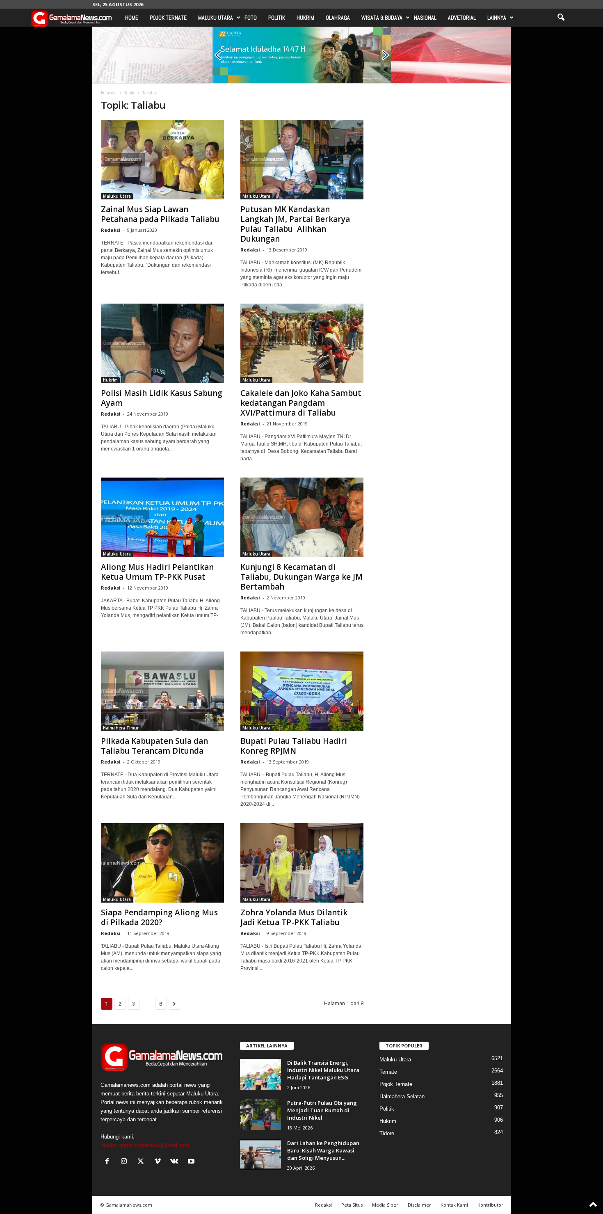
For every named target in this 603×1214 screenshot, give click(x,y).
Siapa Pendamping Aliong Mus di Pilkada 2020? (159, 917)
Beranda (108, 93)
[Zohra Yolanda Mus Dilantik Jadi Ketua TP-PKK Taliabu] (301, 863)
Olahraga (338, 17)
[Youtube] (192, 1162)
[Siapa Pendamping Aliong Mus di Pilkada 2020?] (162, 863)
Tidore (386, 1133)
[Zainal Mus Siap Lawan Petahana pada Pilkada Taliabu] (162, 159)
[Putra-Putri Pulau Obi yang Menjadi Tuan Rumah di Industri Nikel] (260, 1114)
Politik (276, 17)
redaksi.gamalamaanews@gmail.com (144, 1145)
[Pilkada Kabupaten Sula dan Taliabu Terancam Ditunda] (162, 691)
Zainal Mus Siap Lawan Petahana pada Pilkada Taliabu (160, 214)
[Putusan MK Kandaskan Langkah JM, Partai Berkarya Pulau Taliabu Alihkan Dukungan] (301, 159)
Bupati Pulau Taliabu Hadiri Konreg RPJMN (293, 746)
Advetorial (462, 17)
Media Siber (385, 1205)
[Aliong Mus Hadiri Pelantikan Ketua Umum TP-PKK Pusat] (162, 517)
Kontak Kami (454, 1205)
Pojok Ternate (168, 17)
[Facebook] (108, 1162)
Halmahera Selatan (402, 1096)
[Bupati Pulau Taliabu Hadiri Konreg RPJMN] (301, 691)
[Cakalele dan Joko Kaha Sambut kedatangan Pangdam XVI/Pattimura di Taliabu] (301, 343)
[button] (561, 18)
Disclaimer (419, 1205)
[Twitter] (142, 1162)
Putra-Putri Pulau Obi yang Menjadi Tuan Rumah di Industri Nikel (322, 1110)
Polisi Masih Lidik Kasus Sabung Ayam (161, 398)
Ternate (388, 1072)
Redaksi (111, 230)
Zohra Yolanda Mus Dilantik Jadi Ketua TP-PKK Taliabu (293, 917)
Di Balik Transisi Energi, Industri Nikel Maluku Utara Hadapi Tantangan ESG (323, 1070)
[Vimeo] (159, 1162)
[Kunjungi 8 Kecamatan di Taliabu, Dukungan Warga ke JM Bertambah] (301, 517)
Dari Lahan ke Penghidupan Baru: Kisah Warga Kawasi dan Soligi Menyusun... (323, 1150)
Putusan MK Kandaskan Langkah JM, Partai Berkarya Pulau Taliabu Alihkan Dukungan (295, 224)
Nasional (425, 17)
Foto (250, 17)
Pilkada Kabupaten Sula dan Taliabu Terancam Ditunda (154, 746)
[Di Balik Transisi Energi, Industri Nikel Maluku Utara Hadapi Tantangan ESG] (260, 1074)
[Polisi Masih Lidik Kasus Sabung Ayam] (162, 343)
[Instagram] (125, 1162)
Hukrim (305, 17)
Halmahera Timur (121, 728)
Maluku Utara (215, 17)
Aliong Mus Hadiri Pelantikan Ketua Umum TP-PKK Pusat (157, 572)
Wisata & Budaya (381, 17)
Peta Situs (352, 1205)
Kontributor (490, 1205)
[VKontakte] (176, 1162)
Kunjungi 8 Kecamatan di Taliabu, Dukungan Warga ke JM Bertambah (301, 577)
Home (131, 17)
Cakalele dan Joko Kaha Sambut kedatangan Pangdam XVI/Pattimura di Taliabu (300, 403)
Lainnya (496, 17)
